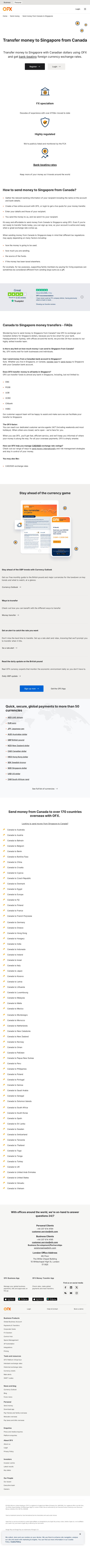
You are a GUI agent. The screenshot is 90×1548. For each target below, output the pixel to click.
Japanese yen (16, 729)
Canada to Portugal (15, 1079)
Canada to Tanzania (16, 1140)
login (45, 206)
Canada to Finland (15, 905)
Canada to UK (13, 1167)
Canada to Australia (16, 830)
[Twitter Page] (77, 1287)
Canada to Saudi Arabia (17, 1090)
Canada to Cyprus (15, 873)
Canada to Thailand (15, 1145)
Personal (18, 2)
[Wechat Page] (65, 1293)
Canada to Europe (15, 894)
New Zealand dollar (18, 745)
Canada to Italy (14, 965)
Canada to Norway (15, 1042)
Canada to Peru (14, 1063)
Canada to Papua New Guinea (20, 1058)
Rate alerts (7, 1374)
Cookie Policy (16, 1542)
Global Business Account (13, 1322)
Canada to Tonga (14, 1156)
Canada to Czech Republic (19, 878)
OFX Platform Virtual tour (13, 1360)
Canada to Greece (15, 928)
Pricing (6, 1351)
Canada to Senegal (15, 1096)
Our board (7, 1482)
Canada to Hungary (15, 938)
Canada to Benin (14, 851)
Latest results (8, 1466)
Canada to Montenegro (17, 1015)
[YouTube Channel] (71, 1293)
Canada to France (15, 910)
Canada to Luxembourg (17, 992)
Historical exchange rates (13, 1367)
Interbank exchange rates (13, 1363)
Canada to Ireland (15, 955)
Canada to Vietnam (15, 1188)
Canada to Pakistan (15, 1052)
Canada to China (14, 862)
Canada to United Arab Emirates (21, 1172)
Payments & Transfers (12, 1325)
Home (5, 16)
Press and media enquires (13, 1432)
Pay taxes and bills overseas (14, 1420)
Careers (6, 1489)
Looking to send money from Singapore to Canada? (45, 823)
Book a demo (78, 1309)
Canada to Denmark (16, 883)
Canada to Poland (15, 1074)
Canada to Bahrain (15, 840)
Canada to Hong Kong (17, 933)
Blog (5, 1393)
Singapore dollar (17, 768)
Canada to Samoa (15, 1085)
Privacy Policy (9, 1451)
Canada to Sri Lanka (16, 1124)
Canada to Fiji (13, 900)
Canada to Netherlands (17, 1026)
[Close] (80, 1534)
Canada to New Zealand (18, 1036)
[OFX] (7, 9)
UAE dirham (15, 717)
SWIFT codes (8, 1378)
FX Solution (8, 1333)
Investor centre (9, 1463)
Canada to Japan (14, 971)
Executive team (9, 1485)
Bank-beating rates (45, 164)
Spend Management (11, 1340)
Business (7, 2)
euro (12, 723)
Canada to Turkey (15, 1161)
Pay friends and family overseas (15, 1413)
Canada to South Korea (17, 1113)
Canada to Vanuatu (15, 1183)
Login (78, 9)
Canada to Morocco (16, 1020)
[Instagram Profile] (77, 1293)
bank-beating (28, 56)
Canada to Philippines (16, 1069)
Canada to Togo (14, 1150)
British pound (16, 740)
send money (66, 362)
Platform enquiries (10, 1435)
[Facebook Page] (65, 1287)
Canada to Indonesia (16, 949)
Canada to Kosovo (15, 976)
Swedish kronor (17, 762)
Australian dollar (17, 734)
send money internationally (44, 448)
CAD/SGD (36, 446)
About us (7, 1444)
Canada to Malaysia (16, 998)
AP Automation (9, 1344)
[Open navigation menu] (85, 9)
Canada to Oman (14, 1047)
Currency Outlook (10, 1389)
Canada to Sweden (15, 1129)
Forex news (8, 1397)
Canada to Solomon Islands (19, 1101)
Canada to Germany (16, 922)
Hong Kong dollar (18, 757)
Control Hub (8, 1336)
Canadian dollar (17, 751)
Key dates (7, 1470)
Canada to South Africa (17, 1107)
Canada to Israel (14, 960)
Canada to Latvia (14, 981)
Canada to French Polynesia (19, 916)
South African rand (18, 779)
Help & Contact (52, 1309)
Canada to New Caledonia (18, 1031)
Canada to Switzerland (17, 1134)
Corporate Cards (10, 1329)
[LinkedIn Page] (71, 1287)
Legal (6, 1448)
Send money (15, 16)
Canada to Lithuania (16, 987)
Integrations (8, 1347)
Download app (9, 1409)
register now (52, 362)
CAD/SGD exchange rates (16, 466)
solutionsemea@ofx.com (45, 1248)
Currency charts (9, 1371)
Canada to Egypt (14, 889)
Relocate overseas (10, 1417)
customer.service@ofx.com (45, 1231)
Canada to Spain (14, 1118)
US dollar (14, 774)
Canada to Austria (15, 835)
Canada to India (14, 944)
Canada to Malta (14, 1003)
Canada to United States (18, 1177)
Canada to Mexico (15, 1008)
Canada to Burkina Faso (17, 857)
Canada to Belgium (15, 846)
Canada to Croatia (15, 867)
